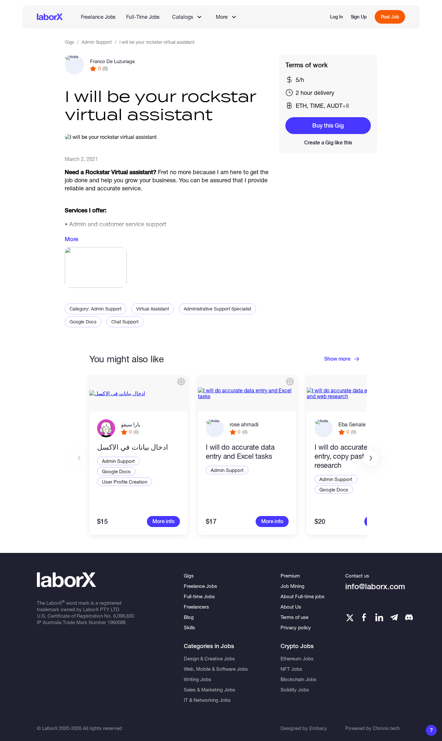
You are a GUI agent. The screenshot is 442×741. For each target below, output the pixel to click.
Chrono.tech (386, 728)
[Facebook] (364, 617)
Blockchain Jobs (298, 679)
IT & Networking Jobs (207, 700)
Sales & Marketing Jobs (209, 689)
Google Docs (83, 321)
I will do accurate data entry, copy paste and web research (356, 456)
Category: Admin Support (95, 308)
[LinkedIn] (379, 617)
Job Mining (292, 586)
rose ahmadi (244, 424)
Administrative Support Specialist (217, 308)
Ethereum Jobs (297, 658)
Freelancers (196, 607)
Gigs (69, 42)
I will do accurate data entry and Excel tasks (240, 451)
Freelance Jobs (98, 17)
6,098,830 (123, 616)
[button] (371, 458)
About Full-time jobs (303, 596)
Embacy (318, 728)
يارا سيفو (130, 424)
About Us (291, 607)
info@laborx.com (375, 586)
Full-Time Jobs (143, 17)
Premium (290, 575)
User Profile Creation (124, 482)
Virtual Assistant (152, 308)
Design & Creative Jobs (209, 658)
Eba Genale (352, 424)
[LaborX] (50, 17)
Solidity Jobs (295, 689)
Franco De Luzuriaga (112, 61)
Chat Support (124, 321)
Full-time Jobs (199, 596)
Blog (189, 617)
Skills (189, 627)
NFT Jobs (291, 669)
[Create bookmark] (181, 382)
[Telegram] (394, 617)
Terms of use (294, 617)
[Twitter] (349, 617)
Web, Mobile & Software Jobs (216, 669)
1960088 (116, 622)
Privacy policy (296, 627)
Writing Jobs (197, 679)
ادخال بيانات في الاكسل (132, 447)
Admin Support (96, 42)
